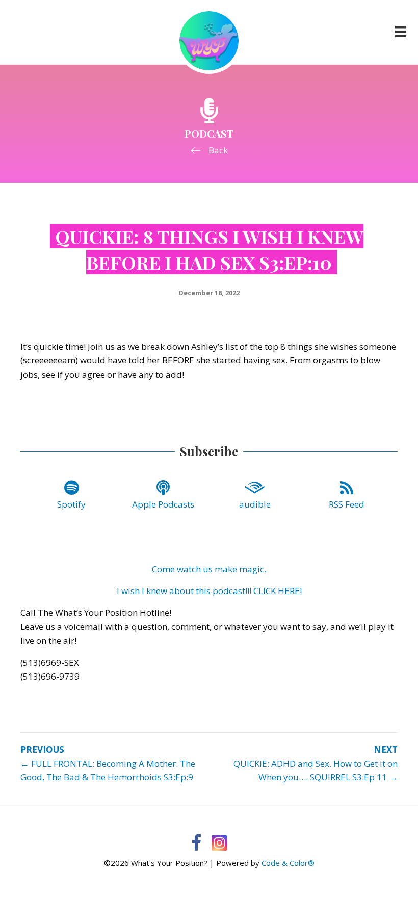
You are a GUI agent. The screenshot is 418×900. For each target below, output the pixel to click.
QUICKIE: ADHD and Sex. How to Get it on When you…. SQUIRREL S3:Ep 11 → (315, 770)
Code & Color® (288, 863)
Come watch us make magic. (209, 569)
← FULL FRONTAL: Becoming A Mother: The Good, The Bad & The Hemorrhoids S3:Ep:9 (107, 770)
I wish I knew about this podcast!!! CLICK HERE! (209, 591)
